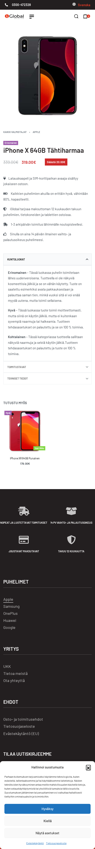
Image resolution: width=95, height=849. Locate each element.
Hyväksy (47, 809)
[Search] (76, 16)
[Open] (31, 17)
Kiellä (48, 821)
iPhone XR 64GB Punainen (25, 458)
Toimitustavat (16, 366)
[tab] (47, 259)
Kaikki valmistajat (15, 132)
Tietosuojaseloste (56, 843)
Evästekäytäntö (35, 843)
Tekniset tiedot (17, 378)
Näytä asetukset (47, 833)
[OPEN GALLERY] (47, 76)
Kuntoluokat (16, 259)
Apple (36, 132)
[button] (88, 767)
